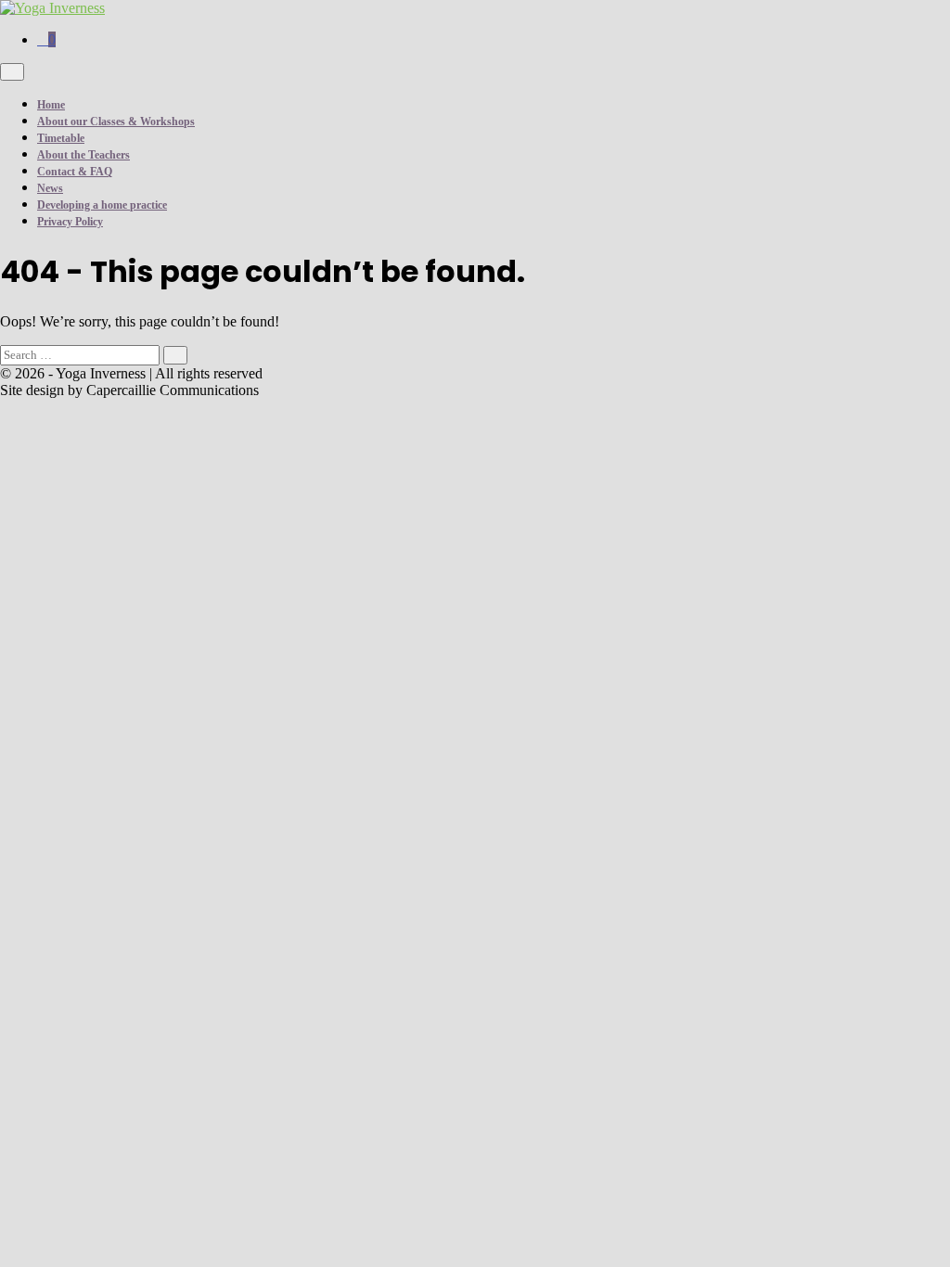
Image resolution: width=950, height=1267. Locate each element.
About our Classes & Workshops (116, 121)
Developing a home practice (102, 204)
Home (51, 104)
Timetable (60, 138)
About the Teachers (83, 154)
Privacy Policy (70, 221)
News (50, 188)
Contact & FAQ (74, 171)
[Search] (175, 355)
